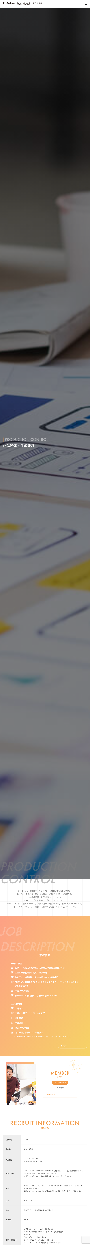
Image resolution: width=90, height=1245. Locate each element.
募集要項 (64, 1045)
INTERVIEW (51, 1094)
